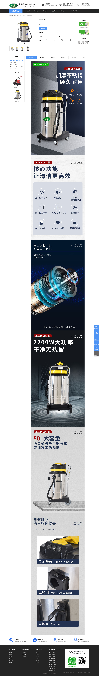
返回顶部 (96, 355)
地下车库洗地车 (52, 658)
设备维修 (37, 662)
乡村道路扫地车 (52, 666)
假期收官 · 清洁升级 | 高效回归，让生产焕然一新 (85, 41)
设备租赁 (45, 11)
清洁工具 (11, 660)
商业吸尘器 (29, 15)
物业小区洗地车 (52, 656)
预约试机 (43, 28)
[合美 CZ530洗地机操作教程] (84, 36)
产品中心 (19, 15)
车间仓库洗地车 (52, 654)
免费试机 (54, 11)
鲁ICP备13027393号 (71, 672)
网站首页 (27, 11)
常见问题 (24, 656)
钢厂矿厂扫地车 (52, 662)
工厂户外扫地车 (52, 652)
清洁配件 (11, 658)
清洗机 (10, 662)
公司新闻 (24, 652)
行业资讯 (24, 654)
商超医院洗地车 (52, 660)
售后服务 (36, 11)
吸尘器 (24, 15)
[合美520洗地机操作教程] (84, 28)
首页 (15, 15)
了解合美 (62, 11)
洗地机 (10, 652)
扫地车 (10, 654)
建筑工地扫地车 (52, 668)
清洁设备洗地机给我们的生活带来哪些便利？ (85, 43)
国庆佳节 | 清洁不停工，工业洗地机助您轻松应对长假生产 (87, 42)
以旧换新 (37, 660)
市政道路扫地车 (52, 670)
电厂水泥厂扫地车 (52, 664)
